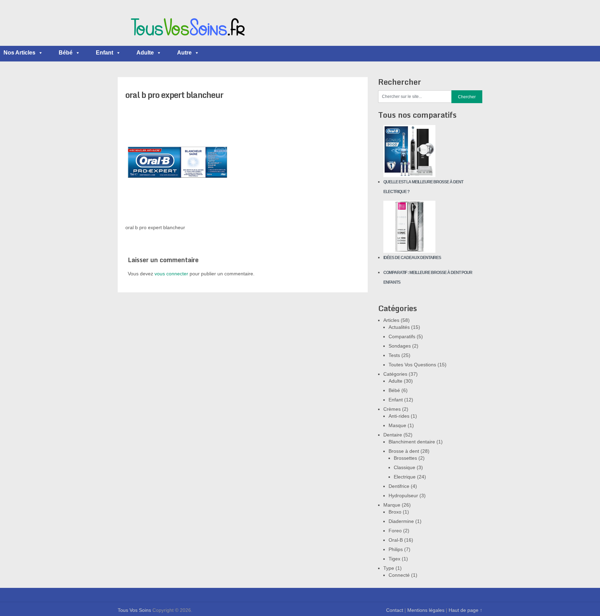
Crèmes (392, 409)
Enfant (104, 53)
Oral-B (396, 540)
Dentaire (392, 435)
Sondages (400, 346)
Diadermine (401, 521)
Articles (391, 320)
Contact (394, 610)
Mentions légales (425, 610)
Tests (394, 355)
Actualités (399, 327)
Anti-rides (399, 416)
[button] (40, 53)
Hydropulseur (403, 495)
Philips (396, 549)
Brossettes (405, 458)
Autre (184, 53)
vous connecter (171, 273)
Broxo (395, 512)
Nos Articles (19, 53)
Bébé (66, 53)
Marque (391, 505)
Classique (404, 467)
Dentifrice (399, 486)
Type (388, 568)
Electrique (405, 477)
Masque (397, 425)
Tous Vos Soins (134, 610)
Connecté (399, 575)
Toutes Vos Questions (412, 364)
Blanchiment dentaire (412, 441)
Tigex (394, 558)
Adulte (145, 53)
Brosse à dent (404, 451)
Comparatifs (402, 336)
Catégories (395, 374)
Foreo (395, 530)
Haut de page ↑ (465, 610)
